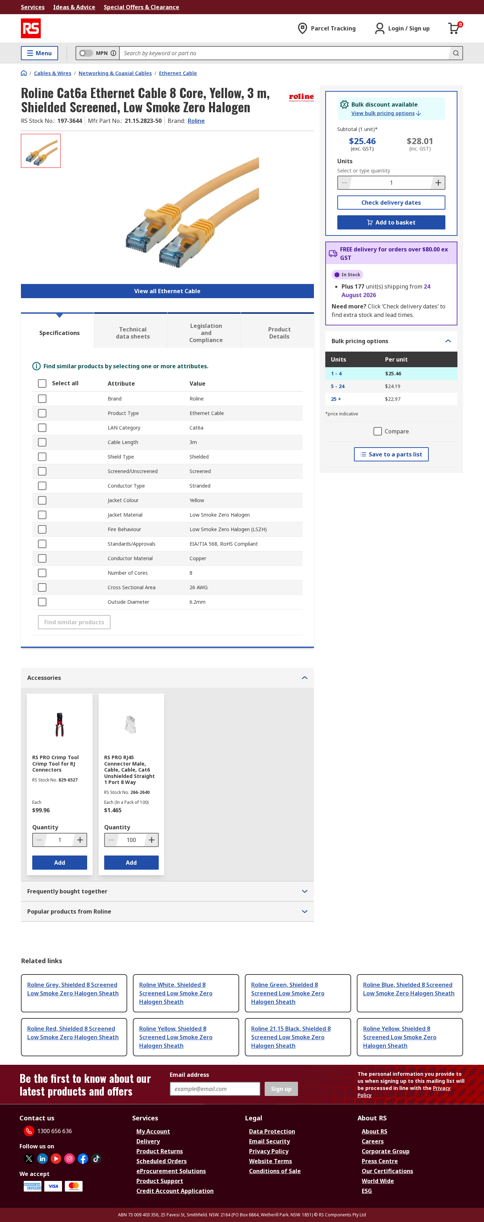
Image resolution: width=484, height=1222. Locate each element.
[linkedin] (42, 1158)
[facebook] (83, 1158)
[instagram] (69, 1158)
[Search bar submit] (455, 53)
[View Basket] (454, 28)
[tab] (57, 330)
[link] (386, 113)
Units (345, 161)
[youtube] (56, 1158)
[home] (24, 73)
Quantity (45, 827)
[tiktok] (96, 1158)
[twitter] (29, 1158)
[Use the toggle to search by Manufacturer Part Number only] (113, 53)
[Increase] (437, 182)
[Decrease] (345, 182)
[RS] (31, 28)
